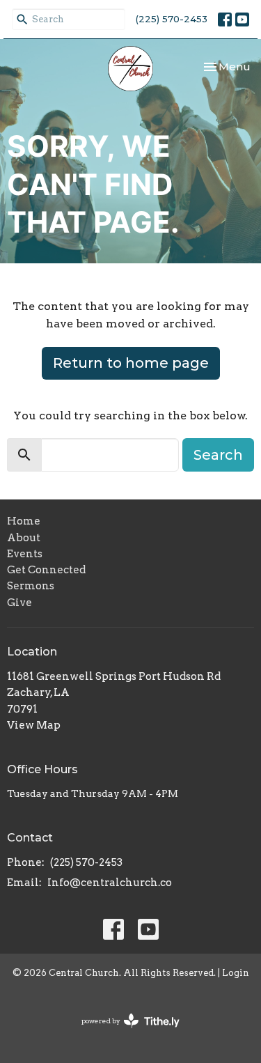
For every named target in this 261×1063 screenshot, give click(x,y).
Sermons (30, 586)
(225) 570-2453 (171, 18)
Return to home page (131, 363)
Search (218, 455)
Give (19, 602)
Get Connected (46, 570)
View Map (34, 725)
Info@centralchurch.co (109, 882)
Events (24, 554)
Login (235, 973)
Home (23, 521)
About (23, 538)
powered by (123, 1032)
